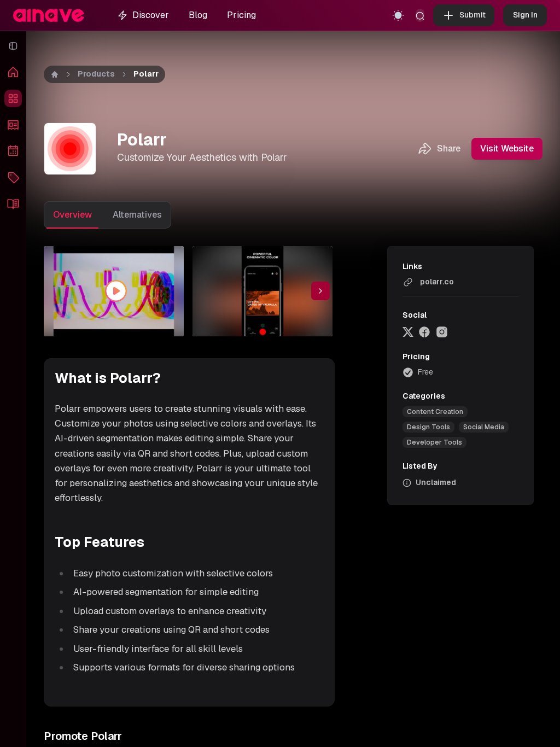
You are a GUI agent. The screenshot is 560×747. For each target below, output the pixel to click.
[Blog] (13, 203)
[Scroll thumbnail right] (320, 291)
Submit (472, 15)
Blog (198, 15)
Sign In (525, 15)
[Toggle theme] (398, 15)
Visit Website (507, 148)
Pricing (241, 15)
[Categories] (13, 177)
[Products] (13, 98)
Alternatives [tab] (137, 214)
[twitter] (407, 332)
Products (96, 74)
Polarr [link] (146, 74)
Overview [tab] (72, 214)
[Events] (13, 151)
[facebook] (424, 332)
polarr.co (437, 282)
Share (448, 148)
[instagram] (441, 332)
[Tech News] (13, 124)
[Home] (13, 72)
